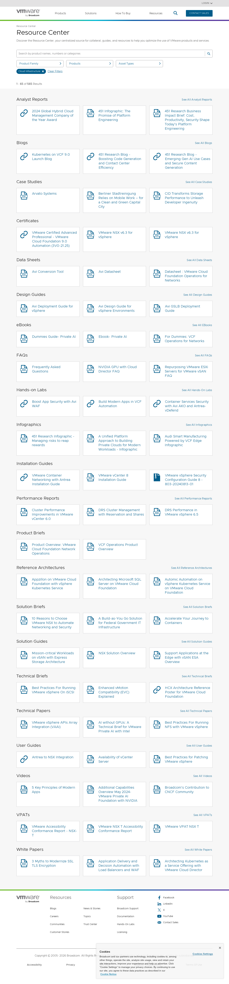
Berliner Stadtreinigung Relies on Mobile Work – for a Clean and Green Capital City (120, 200)
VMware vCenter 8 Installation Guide (113, 478)
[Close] (220, 948)
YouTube (168, 916)
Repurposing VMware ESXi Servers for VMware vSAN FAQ (186, 371)
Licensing (122, 932)
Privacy (70, 965)
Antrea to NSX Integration (52, 757)
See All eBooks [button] (202, 325)
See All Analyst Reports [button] (197, 99)
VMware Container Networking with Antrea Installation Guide (51, 480)
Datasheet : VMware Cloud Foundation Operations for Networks (186, 276)
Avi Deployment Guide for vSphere (52, 308)
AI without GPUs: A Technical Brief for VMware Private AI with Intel (119, 727)
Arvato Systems (44, 193)
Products (60, 13)
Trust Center (90, 924)
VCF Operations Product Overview (118, 547)
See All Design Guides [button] (197, 295)
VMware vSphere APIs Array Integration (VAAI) (54, 725)
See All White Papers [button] (198, 849)
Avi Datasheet (110, 271)
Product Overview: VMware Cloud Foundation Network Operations (54, 549)
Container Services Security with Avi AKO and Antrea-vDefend (187, 406)
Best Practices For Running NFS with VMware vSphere (187, 725)
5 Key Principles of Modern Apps (53, 790)
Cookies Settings (203, 954)
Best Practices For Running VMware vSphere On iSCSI (54, 690)
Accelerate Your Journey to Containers (186, 621)
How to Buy (123, 13)
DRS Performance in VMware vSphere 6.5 (181, 512)
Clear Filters (55, 71)
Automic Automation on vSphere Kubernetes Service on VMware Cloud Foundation (187, 586)
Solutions (91, 13)
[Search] (208, 53)
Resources (155, 13)
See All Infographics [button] (199, 425)
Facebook (168, 898)
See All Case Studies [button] (199, 182)
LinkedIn (168, 904)
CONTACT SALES (199, 13)
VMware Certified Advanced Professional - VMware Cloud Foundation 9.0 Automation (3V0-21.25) (54, 239)
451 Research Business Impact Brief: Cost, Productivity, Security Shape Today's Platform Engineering (187, 120)
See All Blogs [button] (203, 143)
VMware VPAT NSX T (182, 826)
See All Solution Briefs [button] (197, 607)
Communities (57, 924)
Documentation (125, 916)
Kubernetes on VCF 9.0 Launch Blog (51, 157)
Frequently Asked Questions (46, 369)
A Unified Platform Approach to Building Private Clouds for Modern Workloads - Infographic (119, 443)
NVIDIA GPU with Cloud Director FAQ (117, 369)
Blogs (53, 908)
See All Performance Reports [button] (193, 498)
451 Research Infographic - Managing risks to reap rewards (53, 441)
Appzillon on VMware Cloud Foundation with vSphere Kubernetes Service (54, 584)
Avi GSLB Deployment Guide (182, 308)
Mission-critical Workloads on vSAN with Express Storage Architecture (53, 658)
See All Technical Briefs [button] (197, 676)
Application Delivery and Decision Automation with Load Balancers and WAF (118, 866)
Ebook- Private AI (113, 336)
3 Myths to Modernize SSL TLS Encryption (53, 863)
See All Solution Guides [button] (197, 641)
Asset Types (126, 63)
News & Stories (91, 908)
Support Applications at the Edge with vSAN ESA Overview (187, 658)
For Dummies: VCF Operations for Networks (184, 339)
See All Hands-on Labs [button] (197, 390)
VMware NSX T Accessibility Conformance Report (120, 829)
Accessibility (34, 965)
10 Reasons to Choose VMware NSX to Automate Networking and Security (53, 623)
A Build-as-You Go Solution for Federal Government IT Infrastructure (120, 623)
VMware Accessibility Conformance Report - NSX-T (54, 831)
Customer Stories (59, 932)
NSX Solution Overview (117, 653)
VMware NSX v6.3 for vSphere (115, 235)
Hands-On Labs (125, 924)
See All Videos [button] (202, 776)
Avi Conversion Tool (48, 271)
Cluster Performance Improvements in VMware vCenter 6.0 (52, 515)
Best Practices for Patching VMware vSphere (186, 759)
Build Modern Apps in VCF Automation (120, 404)
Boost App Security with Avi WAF (54, 404)
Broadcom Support (127, 908)
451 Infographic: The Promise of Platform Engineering (114, 116)
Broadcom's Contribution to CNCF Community (187, 790)
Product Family (28, 63)
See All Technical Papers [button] (196, 711)
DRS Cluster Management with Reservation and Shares (121, 512)
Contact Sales (170, 922)
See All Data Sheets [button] (199, 260)
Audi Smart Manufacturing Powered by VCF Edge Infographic (186, 441)
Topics (87, 916)
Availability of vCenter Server (115, 759)
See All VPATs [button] (202, 815)
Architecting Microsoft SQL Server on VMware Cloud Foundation (119, 584)
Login (205, 3)
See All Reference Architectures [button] (191, 568)
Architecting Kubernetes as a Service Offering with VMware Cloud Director (186, 866)
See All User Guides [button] (199, 745)
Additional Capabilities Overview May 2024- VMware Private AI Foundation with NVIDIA (117, 794)
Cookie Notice (108, 974)
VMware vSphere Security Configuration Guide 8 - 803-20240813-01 (185, 480)
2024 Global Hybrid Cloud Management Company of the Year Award (52, 116)
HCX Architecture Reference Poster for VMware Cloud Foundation (187, 692)
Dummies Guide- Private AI (54, 336)
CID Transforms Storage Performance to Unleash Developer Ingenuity (184, 198)
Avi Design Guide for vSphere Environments (116, 308)
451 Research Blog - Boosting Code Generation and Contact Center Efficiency (120, 161)
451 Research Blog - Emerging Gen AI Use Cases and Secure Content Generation (187, 161)
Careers (54, 916)
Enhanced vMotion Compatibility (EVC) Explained (113, 692)
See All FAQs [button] (203, 355)
